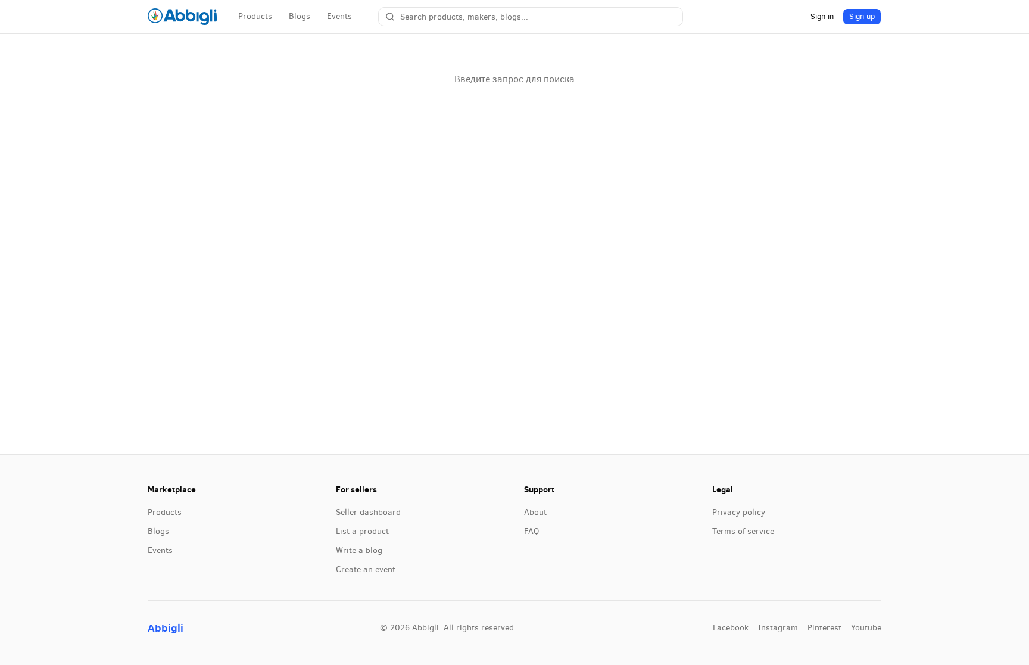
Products (255, 16)
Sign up (862, 16)
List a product (362, 531)
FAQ (531, 531)
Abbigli (165, 627)
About (535, 512)
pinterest (824, 627)
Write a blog (359, 550)
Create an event (365, 569)
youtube (866, 627)
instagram (778, 627)
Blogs (299, 16)
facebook (731, 627)
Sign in (822, 16)
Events (339, 16)
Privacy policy (738, 512)
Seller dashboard (368, 512)
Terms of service (743, 531)
